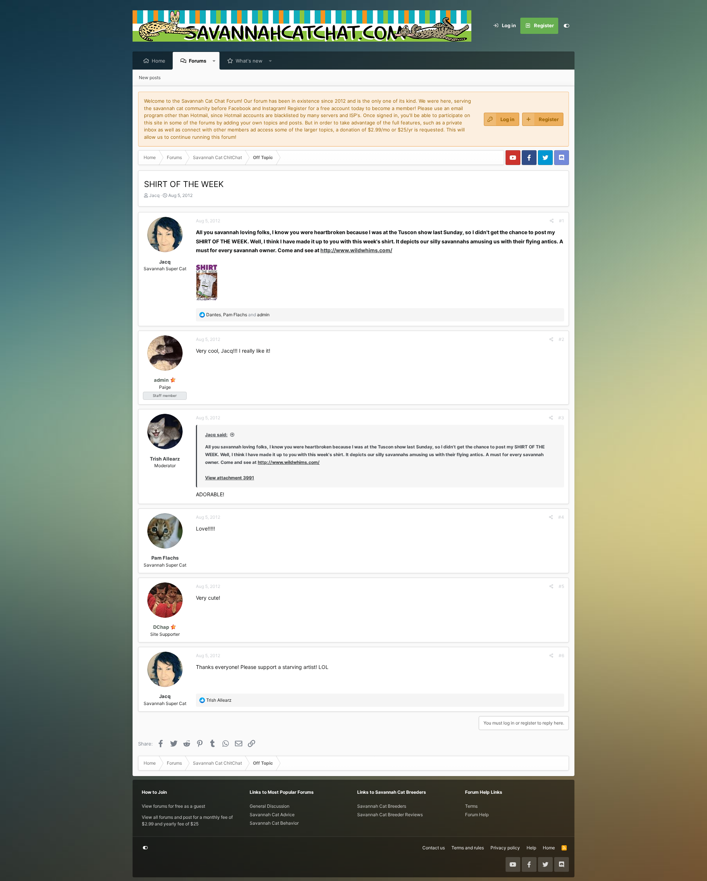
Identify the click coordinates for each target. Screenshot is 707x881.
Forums (197, 61)
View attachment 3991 (229, 477)
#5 (561, 586)
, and (238, 314)
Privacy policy (505, 847)
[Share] (551, 220)
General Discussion (269, 806)
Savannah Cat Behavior (274, 823)
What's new (249, 61)
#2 (561, 339)
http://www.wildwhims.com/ (356, 250)
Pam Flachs (165, 558)
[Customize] (566, 26)
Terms (471, 806)
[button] (214, 61)
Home (158, 61)
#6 (561, 655)
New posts (150, 77)
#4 (561, 517)
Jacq (154, 195)
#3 (561, 417)
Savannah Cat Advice (272, 814)
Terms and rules (467, 847)
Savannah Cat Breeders (381, 806)
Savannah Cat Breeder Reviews (390, 814)
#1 (561, 220)
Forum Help (477, 814)
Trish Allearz (165, 459)
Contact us (433, 847)
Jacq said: (216, 434)
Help (531, 847)
